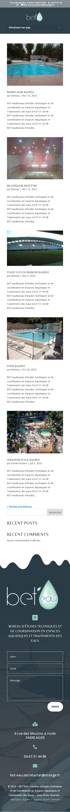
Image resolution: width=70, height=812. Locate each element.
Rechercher (55, 512)
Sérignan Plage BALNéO (23, 459)
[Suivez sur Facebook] (35, 617)
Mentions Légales (20, 799)
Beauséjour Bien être (22, 185)
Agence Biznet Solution (47, 799)
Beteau (15, 95)
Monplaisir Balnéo (20, 92)
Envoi (55, 706)
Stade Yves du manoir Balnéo (28, 272)
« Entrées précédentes (19, 506)
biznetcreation (19, 463)
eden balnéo (16, 366)
